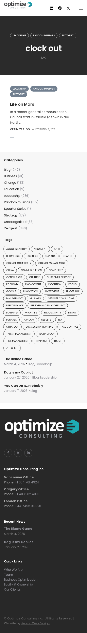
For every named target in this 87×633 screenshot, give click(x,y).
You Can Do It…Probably (23, 386)
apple (57, 249)
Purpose (11, 319)
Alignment (40, 249)
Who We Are (13, 570)
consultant (14, 277)
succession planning (39, 326)
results (46, 319)
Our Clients (12, 589)
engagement (33, 284)
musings (35, 298)
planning (12, 312)
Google (11, 291)
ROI (60, 319)
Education (11, 189)
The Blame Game (18, 359)
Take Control (69, 326)
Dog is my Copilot (18, 372)
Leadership (19, 35)
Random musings (44, 35)
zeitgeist (12, 348)
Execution (54, 284)
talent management (19, 333)
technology (47, 333)
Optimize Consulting (61, 298)
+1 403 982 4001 (27, 494)
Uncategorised (15, 222)
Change (10, 182)
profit (72, 312)
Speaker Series (15, 209)
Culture (34, 277)
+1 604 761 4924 (27, 482)
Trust (58, 341)
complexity (56, 270)
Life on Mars (22, 104)
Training (41, 341)
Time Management (17, 341)
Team (8, 575)
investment (52, 291)
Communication (31, 270)
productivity (52, 312)
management (14, 298)
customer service (59, 277)
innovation (30, 291)
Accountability (16, 249)
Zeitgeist (68, 35)
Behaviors (13, 256)
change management (51, 263)
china (10, 270)
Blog (7, 170)
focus (72, 284)
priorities (31, 312)
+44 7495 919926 (28, 506)
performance (14, 305)
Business (10, 176)
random (29, 319)
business (32, 256)
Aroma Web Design (35, 623)
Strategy (11, 215)
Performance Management (48, 305)
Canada (50, 256)
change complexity (18, 263)
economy (12, 284)
